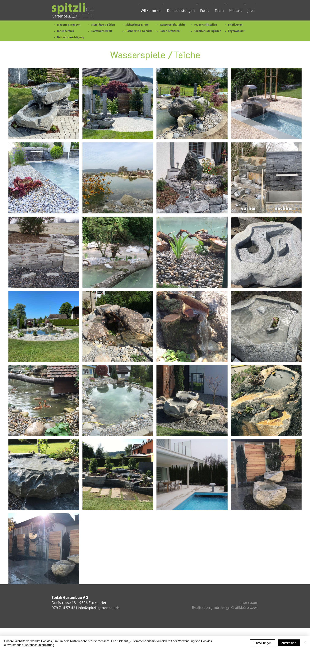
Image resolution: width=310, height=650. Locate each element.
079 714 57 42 (63, 607)
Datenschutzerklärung (39, 645)
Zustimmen (288, 643)
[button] (204, 8)
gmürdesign (220, 607)
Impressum (248, 602)
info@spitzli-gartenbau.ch (98, 607)
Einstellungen (263, 643)
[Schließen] (304, 643)
